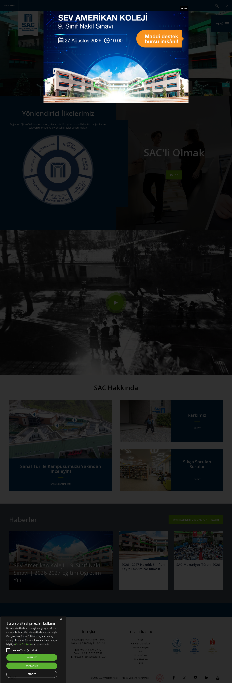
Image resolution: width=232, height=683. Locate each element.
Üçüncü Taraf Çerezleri (24, 650)
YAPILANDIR (32, 665)
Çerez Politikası (23, 644)
